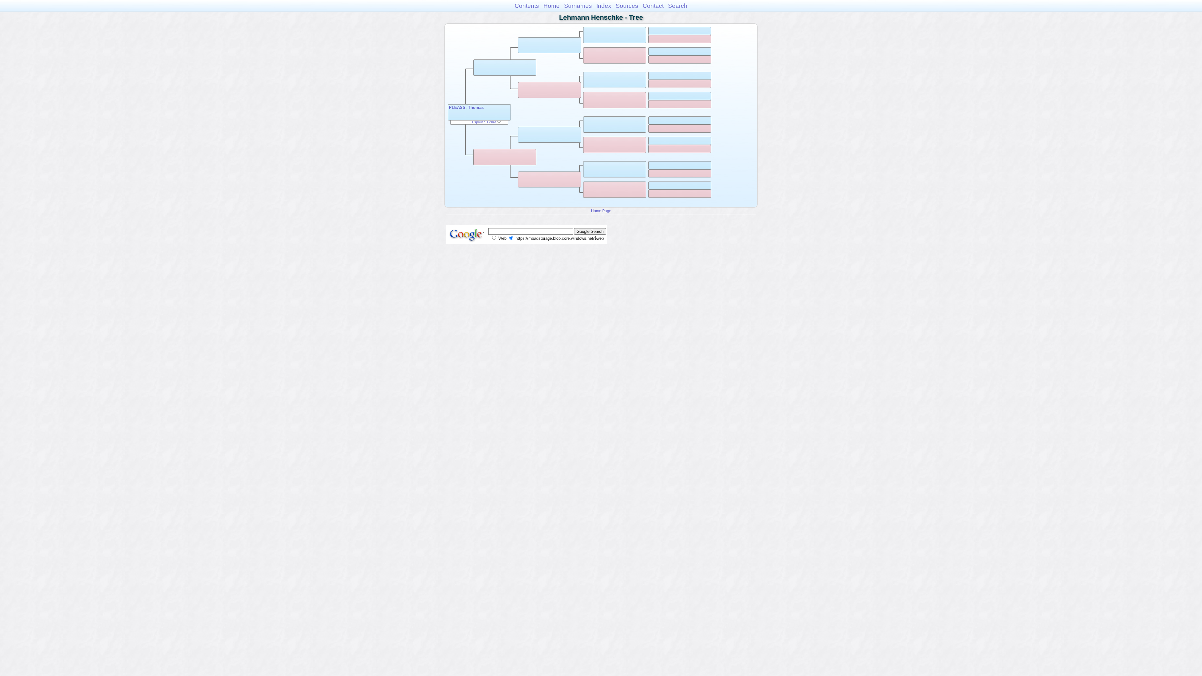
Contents (527, 6)
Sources (627, 6)
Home (551, 6)
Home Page (601, 211)
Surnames (578, 6)
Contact (653, 6)
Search (677, 6)
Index (603, 6)
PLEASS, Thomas (466, 107)
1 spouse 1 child (484, 122)
